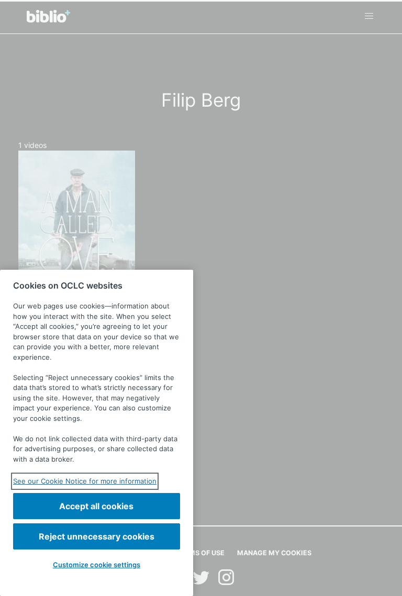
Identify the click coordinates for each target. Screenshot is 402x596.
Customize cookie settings (96, 564)
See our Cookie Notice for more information (85, 481)
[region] (96, 433)
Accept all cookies (96, 506)
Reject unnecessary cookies (96, 536)
